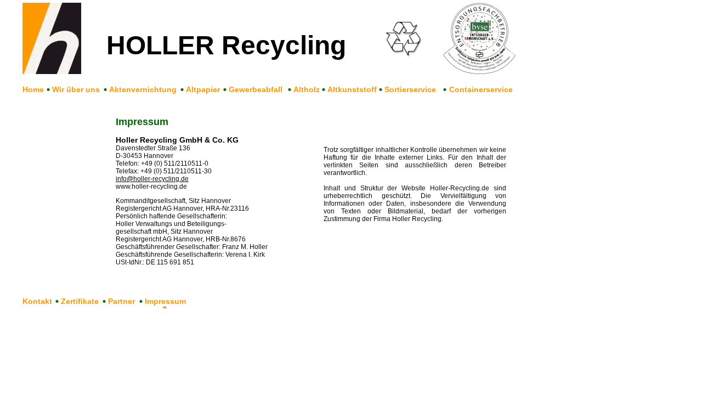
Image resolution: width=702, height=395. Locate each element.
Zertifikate (80, 301)
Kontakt (37, 301)
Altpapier (203, 89)
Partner (121, 301)
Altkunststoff (352, 89)
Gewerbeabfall (255, 89)
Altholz (306, 89)
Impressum (165, 301)
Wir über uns (76, 89)
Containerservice (481, 89)
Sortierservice (410, 89)
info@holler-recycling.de (152, 179)
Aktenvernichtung (143, 89)
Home (33, 89)
